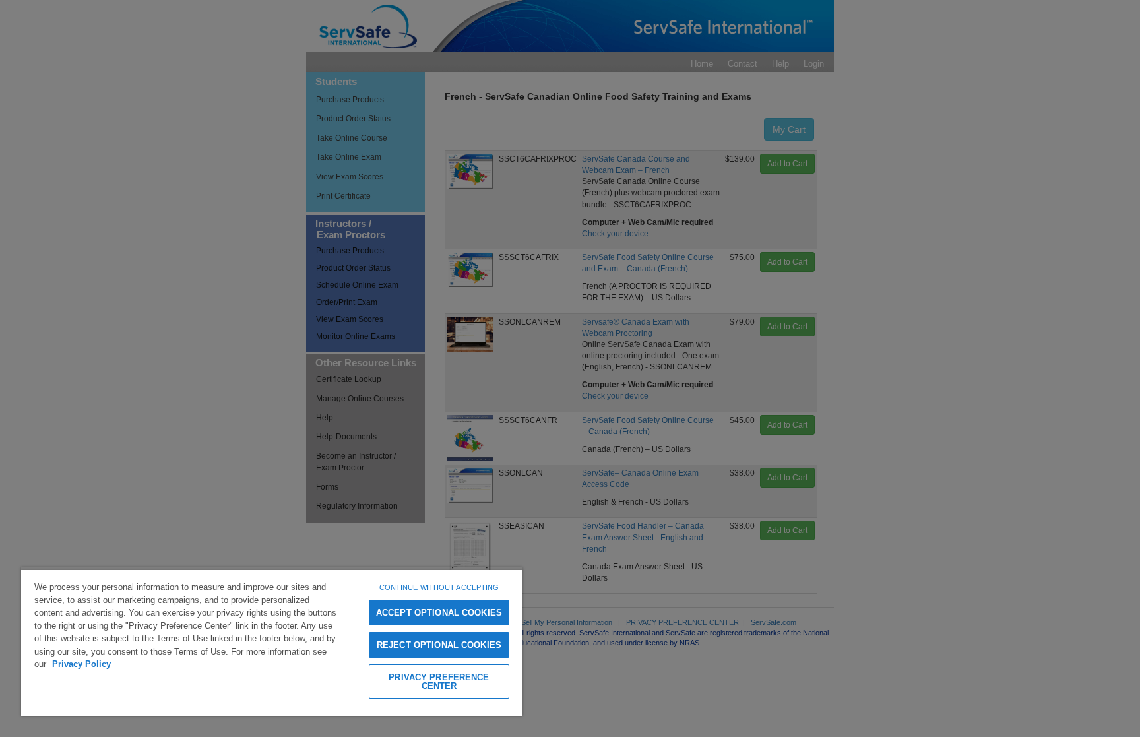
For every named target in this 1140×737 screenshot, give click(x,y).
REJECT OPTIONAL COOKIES (439, 645)
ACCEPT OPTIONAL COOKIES (439, 613)
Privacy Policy (81, 664)
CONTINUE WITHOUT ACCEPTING (439, 587)
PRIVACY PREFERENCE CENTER (439, 681)
